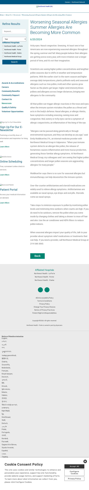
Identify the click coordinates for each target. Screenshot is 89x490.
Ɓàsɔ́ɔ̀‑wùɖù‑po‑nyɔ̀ (9, 405)
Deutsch (5, 377)
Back (37, 256)
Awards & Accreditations (13, 83)
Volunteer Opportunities (12, 111)
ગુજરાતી (4, 380)
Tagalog (5, 457)
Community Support (10, 95)
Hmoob (4, 386)
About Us (9, 15)
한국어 (4, 401)
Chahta (4, 362)
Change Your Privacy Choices (44, 307)
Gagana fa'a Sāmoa (9, 444)
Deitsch (5, 423)
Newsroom (16, 15)
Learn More (4, 147)
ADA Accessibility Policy (44, 298)
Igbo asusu (6, 389)
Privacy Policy (44, 304)
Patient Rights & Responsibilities (44, 313)
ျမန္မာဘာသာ (6, 351)
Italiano (4, 395)
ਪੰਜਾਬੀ (4, 435)
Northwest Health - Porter (12, 49)
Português (6, 432)
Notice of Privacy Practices (44, 310)
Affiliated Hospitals (44, 270)
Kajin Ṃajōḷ (6, 411)
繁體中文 (5, 358)
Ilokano (4, 392)
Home (2, 15)
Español (5, 451)
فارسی (4, 426)
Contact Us (7, 99)
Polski (4, 429)
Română (5, 438)
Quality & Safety (9, 107)
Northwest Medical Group (13, 56)
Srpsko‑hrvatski (8, 448)
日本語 (4, 398)
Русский (5, 441)
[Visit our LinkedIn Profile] (46, 289)
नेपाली (3, 420)
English (4, 338)
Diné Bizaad (6, 417)
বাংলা (3, 347)
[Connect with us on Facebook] (40, 289)
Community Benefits (11, 91)
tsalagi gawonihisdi (9, 355)
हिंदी (3, 383)
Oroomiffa (6, 365)
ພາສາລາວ (5, 408)
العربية (4, 344)
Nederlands (6, 368)
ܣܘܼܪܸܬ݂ (4, 454)
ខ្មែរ (3, 414)
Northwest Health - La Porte (13, 46)
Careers (67, 2)
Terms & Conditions (44, 301)
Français (5, 371)
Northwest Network (78, 2)
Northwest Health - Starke (12, 53)
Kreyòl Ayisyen (7, 374)
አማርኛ (4, 341)
